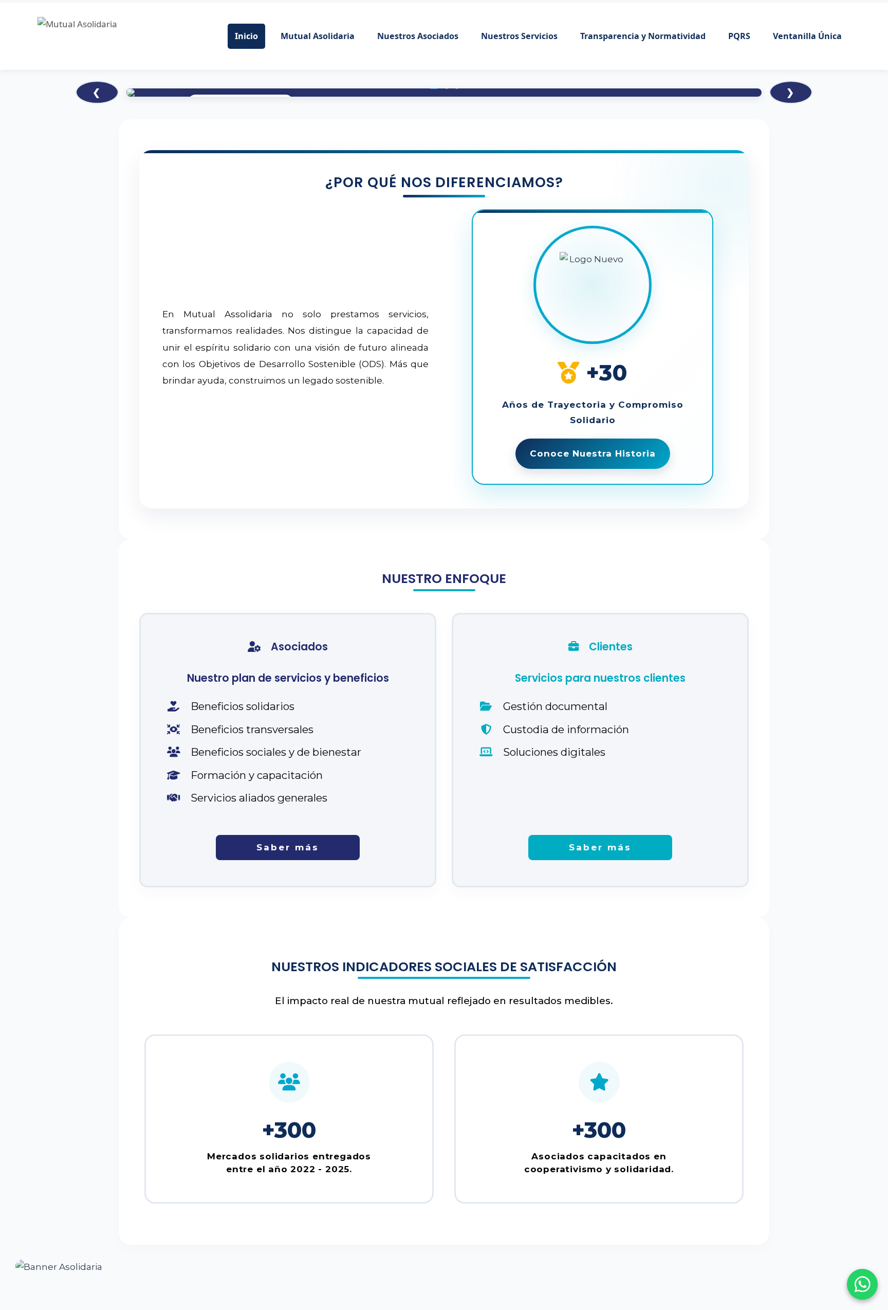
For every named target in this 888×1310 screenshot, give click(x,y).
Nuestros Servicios (519, 36)
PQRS (739, 36)
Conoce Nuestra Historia (593, 453)
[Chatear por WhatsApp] (862, 1284)
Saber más (287, 847)
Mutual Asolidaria (318, 36)
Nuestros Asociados (417, 36)
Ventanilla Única (807, 36)
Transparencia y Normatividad (643, 36)
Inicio (246, 36)
